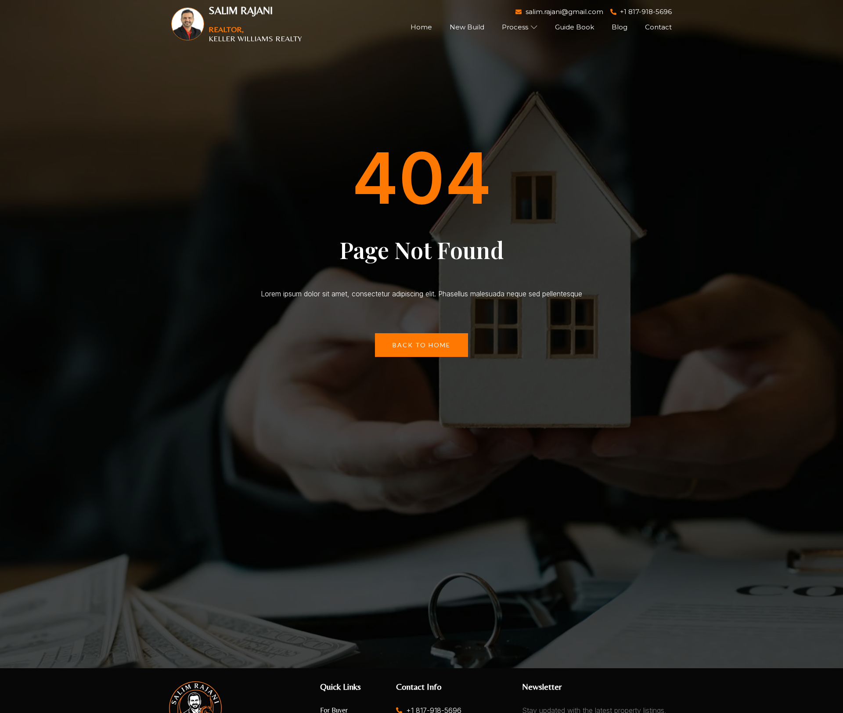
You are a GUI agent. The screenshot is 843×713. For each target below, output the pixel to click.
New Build (467, 27)
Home (421, 27)
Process (515, 27)
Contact (658, 27)
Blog (619, 27)
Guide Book (574, 27)
